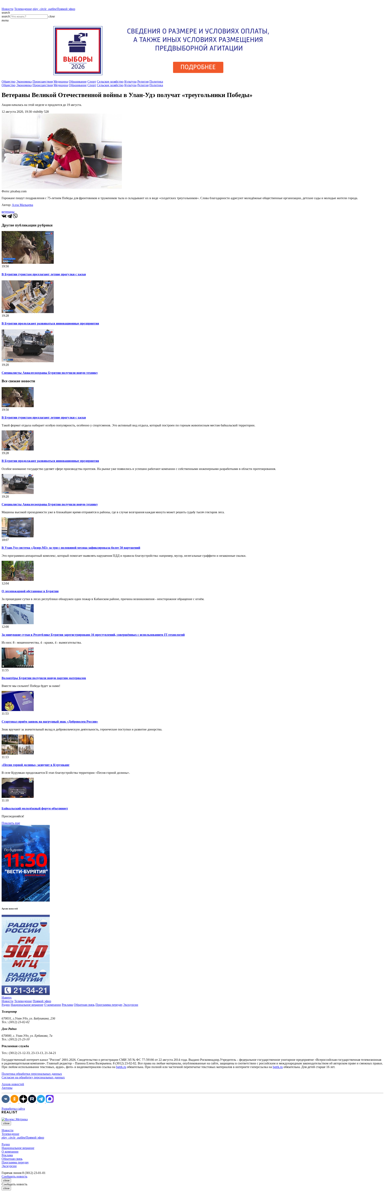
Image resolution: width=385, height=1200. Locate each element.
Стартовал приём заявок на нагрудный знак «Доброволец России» (50, 721)
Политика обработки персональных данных (32, 1073)
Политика (156, 81)
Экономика (24, 81)
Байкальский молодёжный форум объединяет (35, 808)
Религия (143, 81)
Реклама (67, 1004)
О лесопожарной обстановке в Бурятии (30, 591)
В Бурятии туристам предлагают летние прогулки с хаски (44, 274)
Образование (78, 81)
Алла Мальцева (22, 205)
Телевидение (23, 9)
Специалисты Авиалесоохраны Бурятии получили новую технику (50, 372)
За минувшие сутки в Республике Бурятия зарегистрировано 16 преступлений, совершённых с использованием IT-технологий (93, 634)
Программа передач (108, 1004)
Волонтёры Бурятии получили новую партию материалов (44, 678)
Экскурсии (130, 1004)
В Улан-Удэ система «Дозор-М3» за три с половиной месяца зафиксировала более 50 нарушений (71, 547)
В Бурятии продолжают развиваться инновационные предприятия (50, 323)
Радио (6, 1004)
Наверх (7, 997)
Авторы (7, 1087)
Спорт (91, 81)
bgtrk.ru (121, 1067)
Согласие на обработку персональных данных (33, 1077)
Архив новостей (13, 1084)
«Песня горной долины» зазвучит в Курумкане (35, 765)
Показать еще (11, 823)
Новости (7, 9)
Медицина (61, 81)
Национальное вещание (27, 1004)
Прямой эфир (54, 9)
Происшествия (42, 81)
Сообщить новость (14, 1176)
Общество (8, 81)
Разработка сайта (13, 1108)
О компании (52, 1004)
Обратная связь (84, 1004)
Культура (130, 81)
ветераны (8, 211)
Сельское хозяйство (110, 81)
